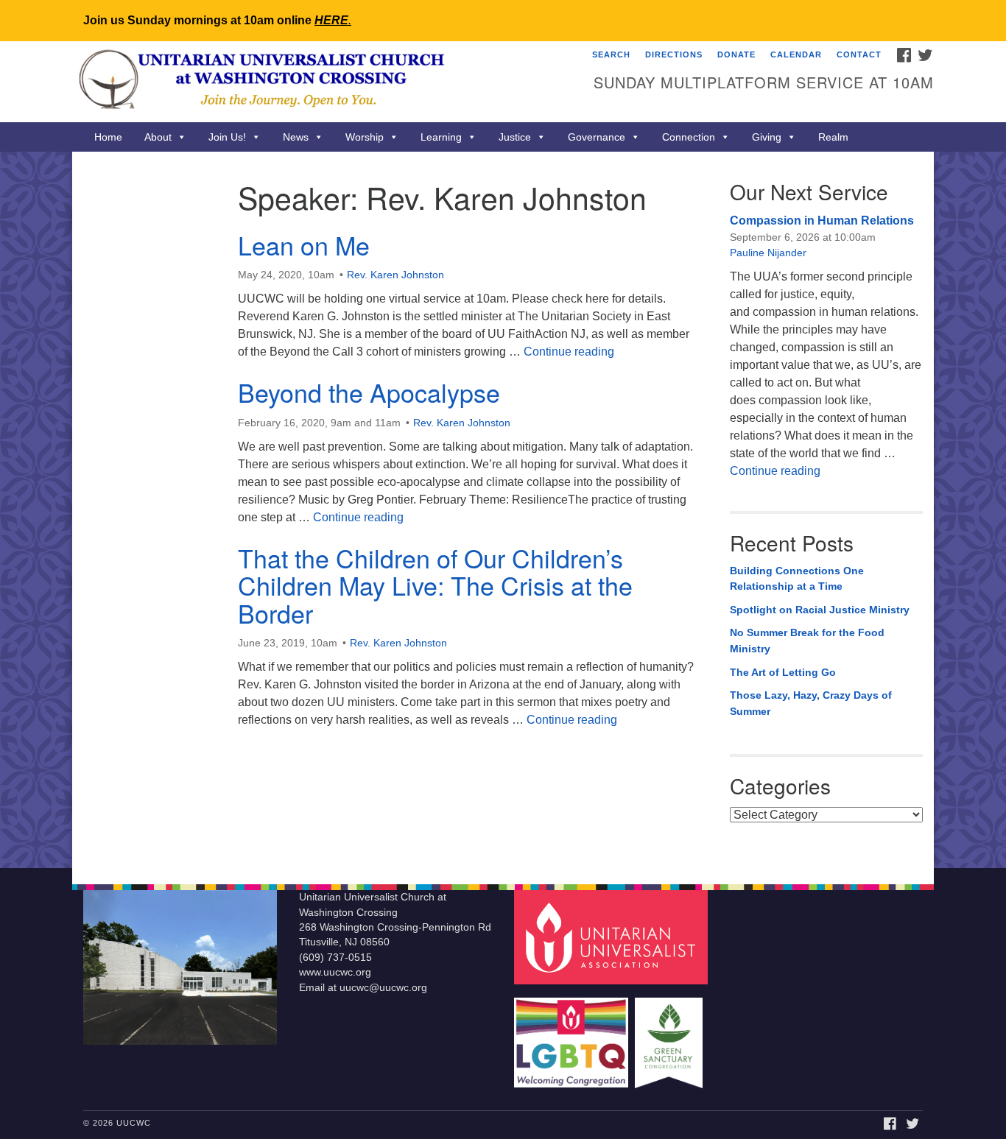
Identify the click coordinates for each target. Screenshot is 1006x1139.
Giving (766, 137)
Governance (596, 137)
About (158, 137)
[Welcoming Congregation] (573, 1035)
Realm (833, 137)
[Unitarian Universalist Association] (612, 936)
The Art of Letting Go (783, 672)
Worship (364, 137)
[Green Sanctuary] (670, 1035)
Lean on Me (304, 245)
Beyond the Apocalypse (369, 392)
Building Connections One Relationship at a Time (797, 579)
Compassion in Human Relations (822, 220)
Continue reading (569, 351)
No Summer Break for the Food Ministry (807, 641)
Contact (859, 54)
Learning (441, 137)
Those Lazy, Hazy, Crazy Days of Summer (811, 703)
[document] (503, 510)
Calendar (796, 54)
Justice (515, 137)
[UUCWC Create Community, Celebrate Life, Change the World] (323, 81)
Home (108, 137)
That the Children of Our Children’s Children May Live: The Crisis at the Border (435, 585)
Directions (674, 54)
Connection (688, 137)
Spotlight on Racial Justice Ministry (820, 610)
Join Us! (227, 137)
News (296, 137)
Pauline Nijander (768, 252)
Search (611, 54)
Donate (736, 54)
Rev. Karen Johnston (395, 275)
